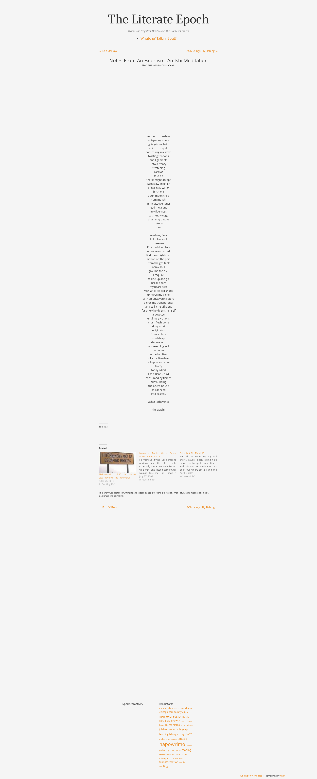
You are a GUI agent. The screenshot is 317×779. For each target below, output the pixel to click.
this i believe (172, 758)
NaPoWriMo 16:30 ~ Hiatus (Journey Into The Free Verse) (117, 476)
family (186, 716)
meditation (196, 492)
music (205, 492)
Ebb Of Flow (108, 51)
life (171, 734)
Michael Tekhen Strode (165, 65)
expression (167, 492)
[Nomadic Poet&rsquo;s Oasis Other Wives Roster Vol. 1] (159, 466)
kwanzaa (173, 729)
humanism (172, 725)
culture (185, 712)
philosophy (164, 750)
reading (186, 750)
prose (178, 750)
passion (189, 745)
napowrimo (172, 744)
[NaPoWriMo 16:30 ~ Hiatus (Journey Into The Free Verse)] (117, 462)
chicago (163, 711)
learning (164, 734)
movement (174, 739)
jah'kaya (163, 729)
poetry (173, 750)
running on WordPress (251, 775)
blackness (172, 708)
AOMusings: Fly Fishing (202, 51)
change (181, 708)
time (180, 758)
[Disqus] (158, 554)
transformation (168, 762)
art (160, 708)
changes (189, 708)
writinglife (128, 492)
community (175, 711)
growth (175, 721)
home (162, 725)
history (189, 721)
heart (183, 721)
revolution (170, 754)
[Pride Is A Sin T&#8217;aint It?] (200, 465)
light (187, 492)
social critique (181, 754)
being (165, 708)
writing (163, 766)
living (181, 734)
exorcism (156, 492)
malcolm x (164, 739)
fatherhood (165, 720)
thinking (163, 758)
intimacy (189, 725)
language (183, 729)
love (188, 733)
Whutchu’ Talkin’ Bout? (158, 38)
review (162, 754)
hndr (282, 775)
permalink (118, 495)
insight (182, 725)
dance (148, 492)
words (182, 762)
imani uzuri (179, 492)
